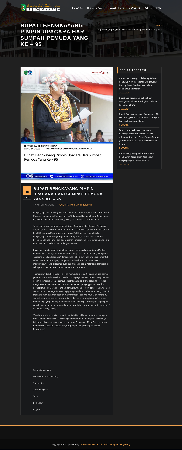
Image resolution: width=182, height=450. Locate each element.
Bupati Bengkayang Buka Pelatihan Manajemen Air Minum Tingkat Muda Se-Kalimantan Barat (138, 101)
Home (159, 25)
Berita (148, 8)
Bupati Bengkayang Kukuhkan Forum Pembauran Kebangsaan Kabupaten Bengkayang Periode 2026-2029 (136, 157)
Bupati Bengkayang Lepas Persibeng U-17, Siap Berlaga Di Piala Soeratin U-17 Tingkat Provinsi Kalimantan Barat (139, 117)
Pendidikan (86, 205)
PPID (159, 8)
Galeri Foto (117, 8)
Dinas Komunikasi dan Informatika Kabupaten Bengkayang (105, 444)
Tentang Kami (95, 8)
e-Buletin (134, 8)
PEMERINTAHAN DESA (69, 205)
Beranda (77, 8)
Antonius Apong (43, 205)
